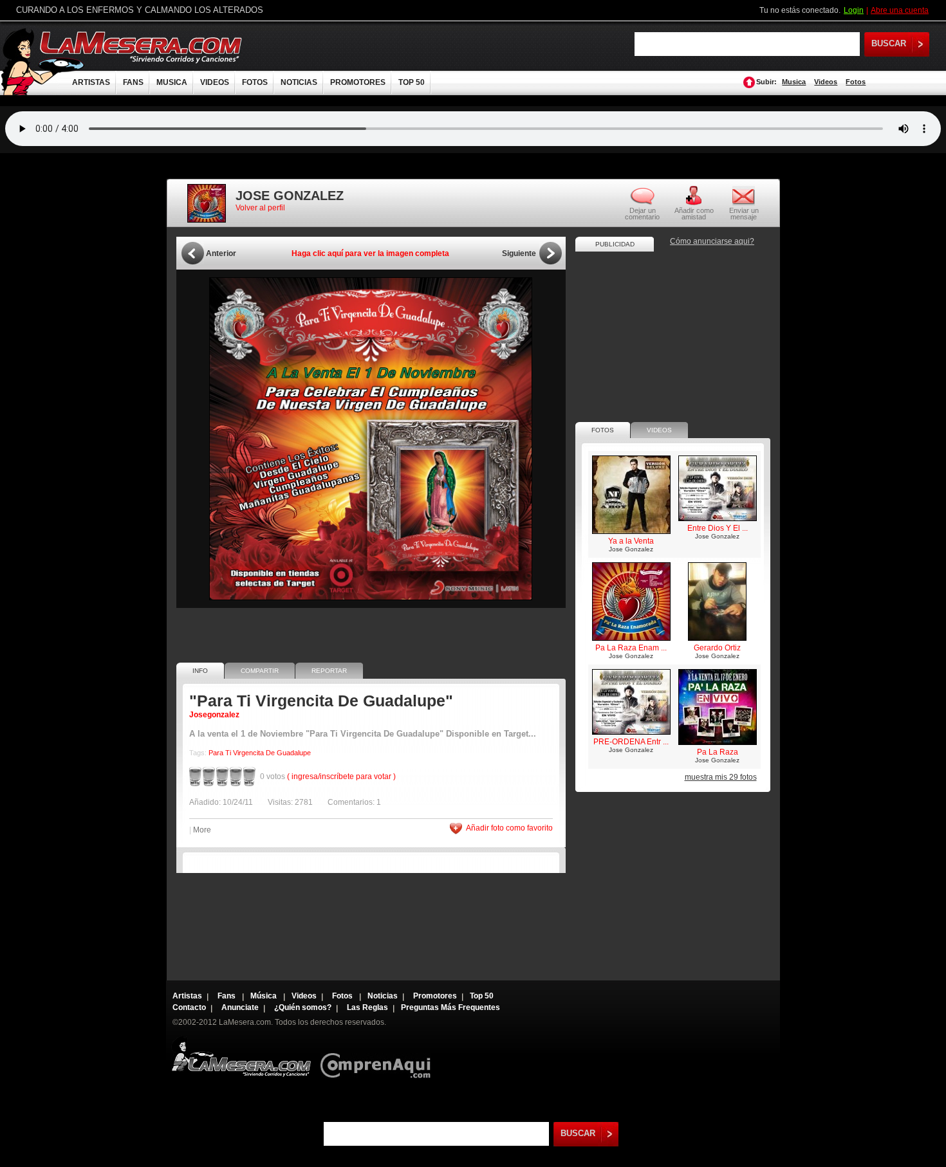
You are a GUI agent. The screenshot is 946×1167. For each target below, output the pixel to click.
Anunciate (240, 1007)
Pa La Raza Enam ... (631, 647)
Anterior (221, 253)
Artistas (187, 995)
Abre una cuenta (900, 10)
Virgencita (248, 753)
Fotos (856, 82)
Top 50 (482, 995)
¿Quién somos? (302, 1007)
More (202, 829)
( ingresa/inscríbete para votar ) (341, 776)
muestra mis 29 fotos (721, 777)
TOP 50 (411, 82)
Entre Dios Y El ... (717, 528)
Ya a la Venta (631, 541)
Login (854, 10)
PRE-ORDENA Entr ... (631, 741)
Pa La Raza (717, 752)
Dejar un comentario (642, 214)
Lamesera (241, 1056)
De (270, 753)
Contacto (189, 1007)
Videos (825, 82)
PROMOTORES (357, 82)
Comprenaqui (378, 1056)
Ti (228, 753)
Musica (794, 82)
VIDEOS (214, 82)
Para (216, 753)
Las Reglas (367, 1007)
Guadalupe (294, 753)
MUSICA (171, 82)
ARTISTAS (91, 82)
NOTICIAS (299, 82)
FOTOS (255, 82)
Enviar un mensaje (744, 213)
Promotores (435, 995)
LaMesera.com (141, 46)
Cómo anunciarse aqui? (712, 241)
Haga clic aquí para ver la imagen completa (370, 253)
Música (264, 995)
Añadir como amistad (694, 213)
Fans (227, 995)
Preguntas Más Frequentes (450, 1007)
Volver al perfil (260, 207)
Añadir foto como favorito (509, 827)
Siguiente (519, 253)
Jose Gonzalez (631, 549)
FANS (133, 82)
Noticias (382, 995)
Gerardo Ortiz (717, 647)
